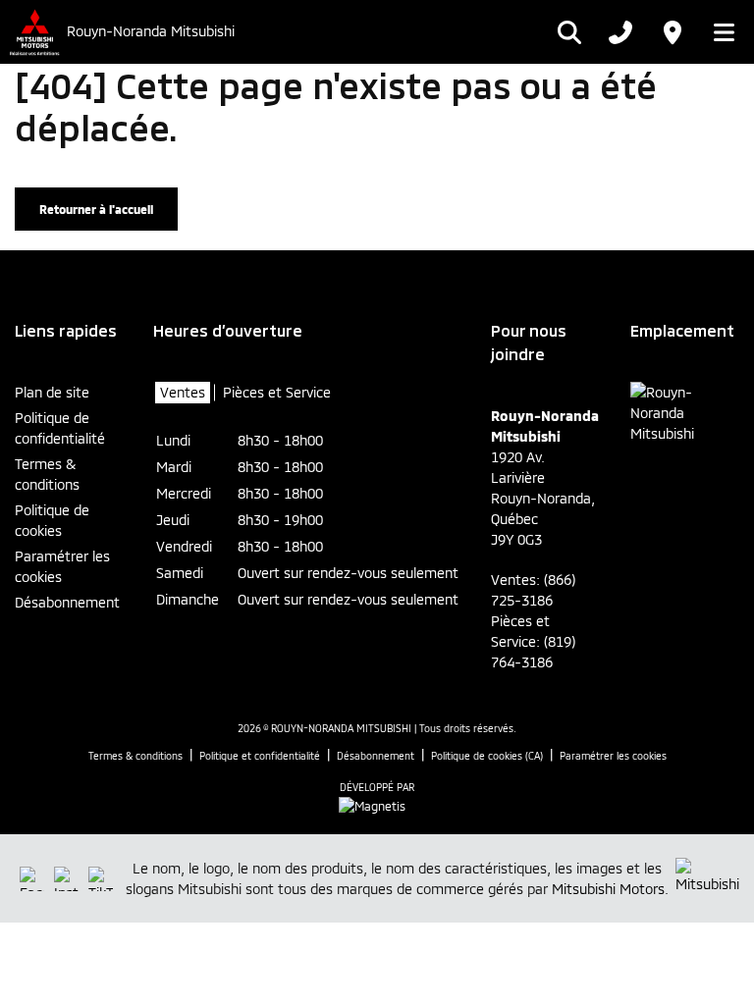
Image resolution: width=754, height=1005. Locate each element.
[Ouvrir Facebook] (32, 878)
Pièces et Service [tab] (277, 392)
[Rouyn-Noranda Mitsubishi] (33, 32)
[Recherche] (569, 32)
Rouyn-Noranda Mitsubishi (151, 31)
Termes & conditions (47, 474)
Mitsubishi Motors (608, 888)
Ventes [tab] (182, 392)
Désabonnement (67, 602)
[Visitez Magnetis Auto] (377, 804)
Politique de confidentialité (60, 428)
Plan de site (52, 392)
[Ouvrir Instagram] (66, 878)
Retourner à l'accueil (96, 209)
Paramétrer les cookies (62, 566)
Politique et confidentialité (259, 756)
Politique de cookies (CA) (487, 756)
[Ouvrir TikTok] (100, 878)
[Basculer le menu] (718, 32)
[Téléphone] (620, 32)
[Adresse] (671, 32)
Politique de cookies (52, 520)
